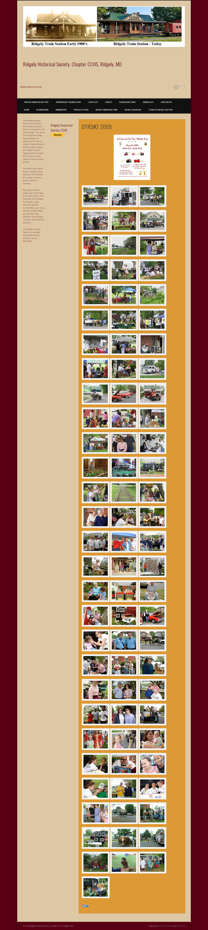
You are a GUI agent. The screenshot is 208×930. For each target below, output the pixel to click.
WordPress (180, 926)
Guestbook (166, 102)
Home (26, 109)
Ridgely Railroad (133, 109)
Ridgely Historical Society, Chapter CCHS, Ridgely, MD (72, 64)
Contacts (93, 102)
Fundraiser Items (127, 102)
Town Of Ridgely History (160, 109)
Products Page (81, 109)
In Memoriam (42, 109)
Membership (61, 109)
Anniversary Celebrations (68, 102)
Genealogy (148, 102)
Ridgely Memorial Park (106, 109)
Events (108, 102)
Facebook (176, 87)
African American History (36, 102)
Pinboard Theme (166, 926)
